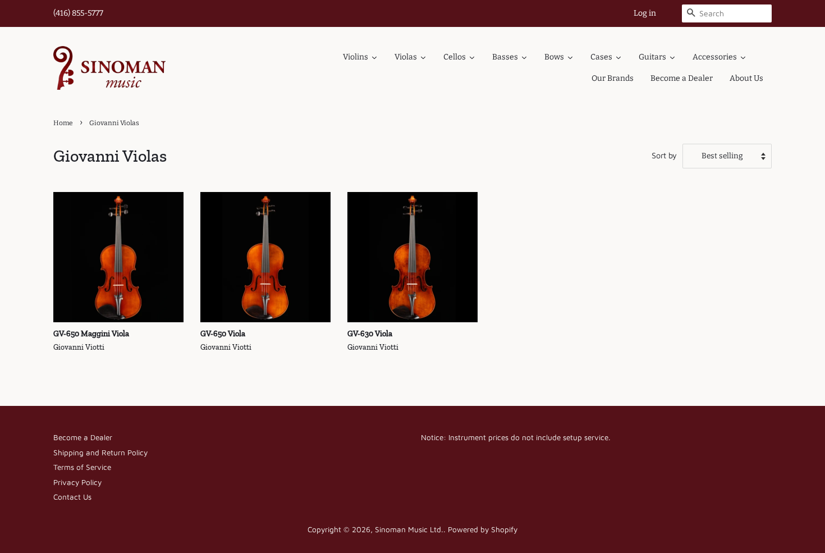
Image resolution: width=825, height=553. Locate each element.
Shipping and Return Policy (100, 452)
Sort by (664, 155)
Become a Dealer (82, 437)
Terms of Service (82, 467)
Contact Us (72, 496)
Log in (645, 13)
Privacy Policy (77, 482)
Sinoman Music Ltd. (409, 529)
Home (63, 123)
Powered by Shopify (482, 529)
